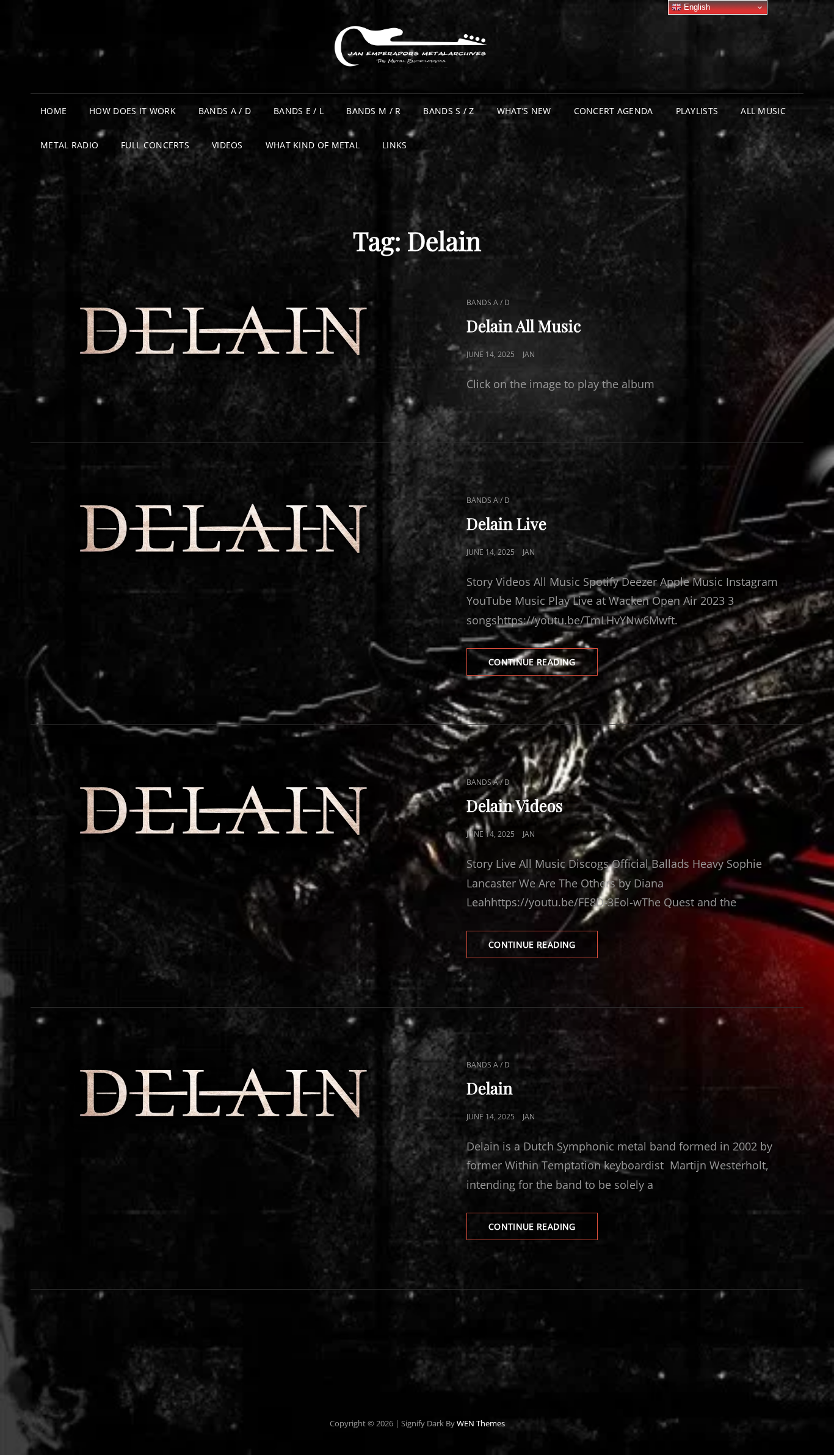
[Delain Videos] (224, 811)
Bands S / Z (448, 111)
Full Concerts (155, 145)
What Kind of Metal (313, 145)
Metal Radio (69, 145)
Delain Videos (514, 805)
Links (394, 145)
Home (53, 111)
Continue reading (543, 665)
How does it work (132, 111)
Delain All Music (523, 325)
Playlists (697, 111)
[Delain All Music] (224, 331)
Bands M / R (373, 111)
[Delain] (224, 1094)
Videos (227, 145)
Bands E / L (299, 111)
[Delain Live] (224, 529)
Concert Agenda (613, 111)
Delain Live (506, 523)
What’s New (524, 111)
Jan (529, 354)
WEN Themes (481, 1423)
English (695, 7)
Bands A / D (224, 111)
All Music (763, 111)
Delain (489, 1088)
